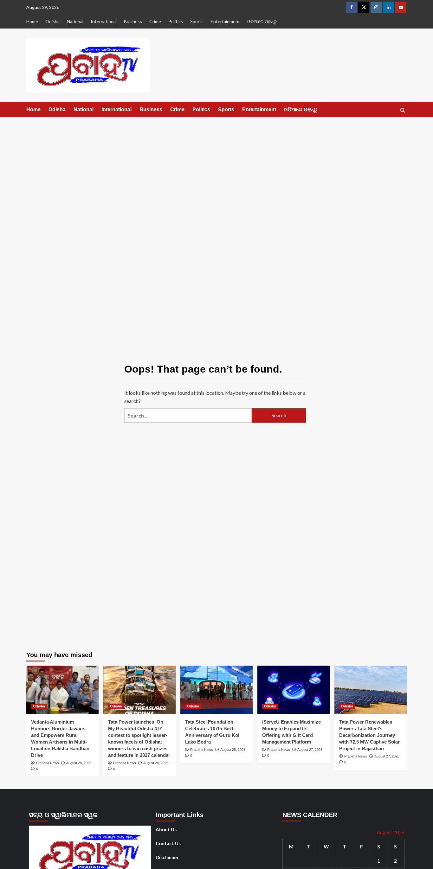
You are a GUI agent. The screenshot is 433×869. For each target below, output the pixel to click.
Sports (197, 21)
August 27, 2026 (309, 749)
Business (133, 21)
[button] (403, 110)
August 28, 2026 (78, 763)
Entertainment (225, 21)
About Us (166, 829)
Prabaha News (47, 763)
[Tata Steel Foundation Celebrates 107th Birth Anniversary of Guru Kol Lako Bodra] (216, 690)
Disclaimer (167, 857)
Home (32, 21)
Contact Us (168, 843)
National (75, 21)
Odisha (52, 21)
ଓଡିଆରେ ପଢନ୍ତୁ (262, 21)
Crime (155, 21)
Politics (175, 21)
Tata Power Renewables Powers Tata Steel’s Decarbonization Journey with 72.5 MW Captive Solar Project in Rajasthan (369, 735)
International (104, 21)
